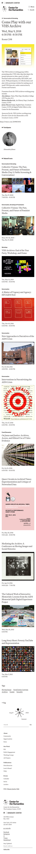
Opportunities (7, 739)
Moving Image (6, 690)
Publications (7, 762)
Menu (32, 7)
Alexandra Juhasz (9, 149)
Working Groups (8, 755)
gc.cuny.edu (7, 828)
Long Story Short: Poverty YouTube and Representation (17, 641)
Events (5, 776)
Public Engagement (9, 752)
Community (7, 736)
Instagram (6, 834)
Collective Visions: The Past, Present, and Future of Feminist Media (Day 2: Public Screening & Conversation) (16, 171)
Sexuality (20, 692)
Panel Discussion (6, 432)
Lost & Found (7, 768)
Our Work (6, 746)
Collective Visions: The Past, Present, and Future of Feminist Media (16, 210)
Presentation (20, 205)
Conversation (7, 18)
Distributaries (7, 765)
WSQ (5, 771)
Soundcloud (7, 840)
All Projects (6, 758)
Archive (5, 784)
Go (31, 725)
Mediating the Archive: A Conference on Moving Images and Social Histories (17, 546)
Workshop (4, 247)
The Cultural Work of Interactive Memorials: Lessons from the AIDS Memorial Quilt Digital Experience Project (17, 598)
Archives (5, 692)
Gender (12, 692)
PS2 (4, 749)
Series (5, 781)
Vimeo (5, 838)
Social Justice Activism (20, 690)
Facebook (6, 832)
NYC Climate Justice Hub (11, 789)
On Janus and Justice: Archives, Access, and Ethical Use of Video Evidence (16, 438)
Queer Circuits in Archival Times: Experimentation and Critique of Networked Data (17, 482)
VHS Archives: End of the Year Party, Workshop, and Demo (15, 251)
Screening (15, 18)
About (5, 733)
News (5, 742)
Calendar (6, 779)
